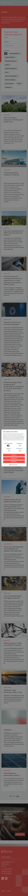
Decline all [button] (14, 461)
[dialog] (14, 448)
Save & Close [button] (14, 458)
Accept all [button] (14, 455)
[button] (14, 465)
